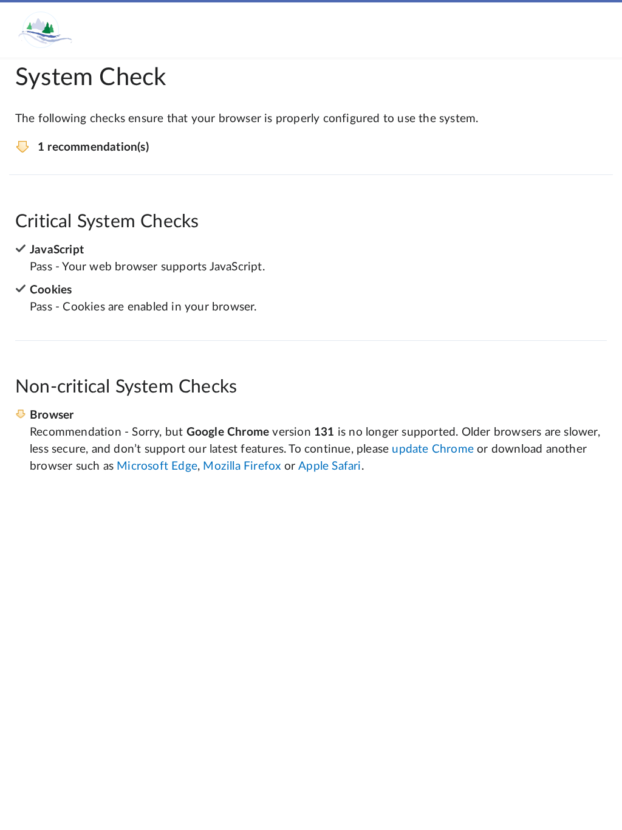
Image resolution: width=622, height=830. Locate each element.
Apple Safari (329, 466)
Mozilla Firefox (242, 466)
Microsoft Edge (157, 466)
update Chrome (433, 449)
